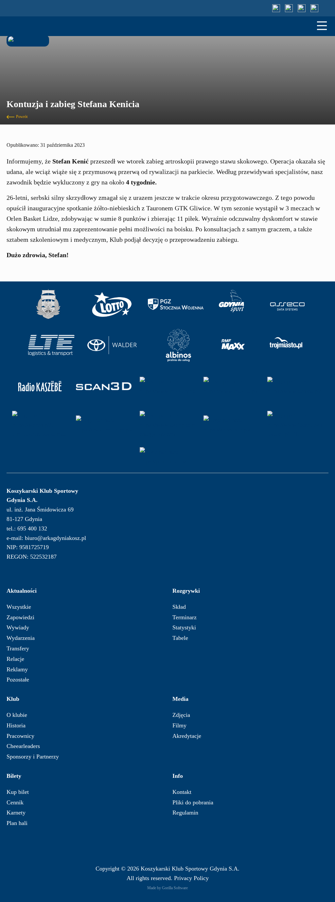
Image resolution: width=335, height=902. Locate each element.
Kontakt (181, 792)
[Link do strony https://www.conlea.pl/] (295, 386)
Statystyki (184, 627)
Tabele (180, 638)
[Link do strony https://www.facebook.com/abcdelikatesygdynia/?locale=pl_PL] (295, 425)
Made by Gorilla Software (167, 888)
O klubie (17, 715)
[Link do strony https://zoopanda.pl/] (231, 425)
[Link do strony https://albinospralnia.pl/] (178, 345)
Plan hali (17, 823)
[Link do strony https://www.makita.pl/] (231, 386)
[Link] (276, 8)
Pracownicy (20, 736)
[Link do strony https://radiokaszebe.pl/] (40, 386)
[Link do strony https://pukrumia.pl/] (167, 456)
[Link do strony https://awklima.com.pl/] (104, 425)
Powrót (21, 116)
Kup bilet (18, 792)
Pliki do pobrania (192, 802)
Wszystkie (19, 607)
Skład (179, 607)
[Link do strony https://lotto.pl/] (112, 304)
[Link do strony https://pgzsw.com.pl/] (175, 304)
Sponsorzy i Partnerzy (33, 756)
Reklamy (17, 669)
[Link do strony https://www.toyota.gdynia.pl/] (115, 345)
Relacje (15, 659)
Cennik (15, 802)
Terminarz (184, 617)
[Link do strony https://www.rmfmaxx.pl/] (233, 345)
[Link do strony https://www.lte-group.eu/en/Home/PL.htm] (51, 345)
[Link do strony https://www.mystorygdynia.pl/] (167, 386)
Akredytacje (186, 736)
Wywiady (18, 627)
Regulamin (185, 812)
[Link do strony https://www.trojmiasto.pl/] (286, 345)
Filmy (179, 725)
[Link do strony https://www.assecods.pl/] (287, 304)
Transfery (18, 648)
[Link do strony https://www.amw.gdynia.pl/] (48, 304)
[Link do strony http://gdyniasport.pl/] (232, 304)
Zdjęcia (181, 715)
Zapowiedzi (20, 617)
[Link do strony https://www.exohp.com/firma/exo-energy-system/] (167, 425)
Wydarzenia (21, 638)
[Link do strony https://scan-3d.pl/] (104, 386)
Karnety (16, 812)
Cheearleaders (23, 746)
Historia (16, 725)
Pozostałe (18, 679)
